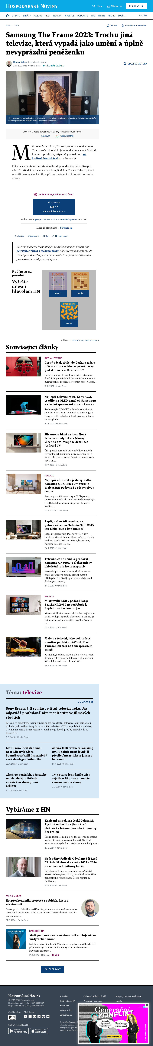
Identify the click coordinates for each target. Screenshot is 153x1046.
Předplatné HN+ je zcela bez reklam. (84, 340)
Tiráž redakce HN (67, 1001)
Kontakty (64, 996)
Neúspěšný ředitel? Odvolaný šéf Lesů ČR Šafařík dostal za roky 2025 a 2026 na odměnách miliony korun (71, 863)
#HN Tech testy (60, 236)
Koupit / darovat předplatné (128, 996)
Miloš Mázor (13, 896)
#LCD (45, 236)
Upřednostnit (67, 136)
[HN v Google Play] (18, 1031)
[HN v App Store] (39, 1031)
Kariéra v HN (65, 1010)
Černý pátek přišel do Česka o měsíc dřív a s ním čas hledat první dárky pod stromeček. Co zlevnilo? (70, 366)
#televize (19, 236)
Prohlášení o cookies (93, 1001)
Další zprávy (53, 969)
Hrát (58, 293)
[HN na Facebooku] (30, 1016)
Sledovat (45, 136)
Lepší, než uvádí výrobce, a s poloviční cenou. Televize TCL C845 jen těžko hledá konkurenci (69, 525)
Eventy (119, 1001)
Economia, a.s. (27, 1000)
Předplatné (136, 5)
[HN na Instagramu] (34, 1016)
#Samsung (33, 236)
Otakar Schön (20, 62)
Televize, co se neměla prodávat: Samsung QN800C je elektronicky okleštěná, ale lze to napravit (68, 563)
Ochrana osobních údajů (95, 996)
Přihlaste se (66, 227)
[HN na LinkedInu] (39, 1016)
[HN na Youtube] (47, 1016)
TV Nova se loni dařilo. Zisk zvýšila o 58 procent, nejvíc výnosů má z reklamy (71, 779)
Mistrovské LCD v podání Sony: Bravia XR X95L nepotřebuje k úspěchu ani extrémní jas (66, 605)
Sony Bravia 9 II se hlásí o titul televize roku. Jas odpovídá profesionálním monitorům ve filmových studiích (48, 713)
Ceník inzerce (66, 1015)
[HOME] (7, 16)
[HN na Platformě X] (25, 1016)
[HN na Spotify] (43, 1016)
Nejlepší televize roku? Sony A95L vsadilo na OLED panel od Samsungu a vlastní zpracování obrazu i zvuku (70, 401)
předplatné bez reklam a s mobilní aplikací (56, 219)
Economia (64, 1006)
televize (32, 692)
